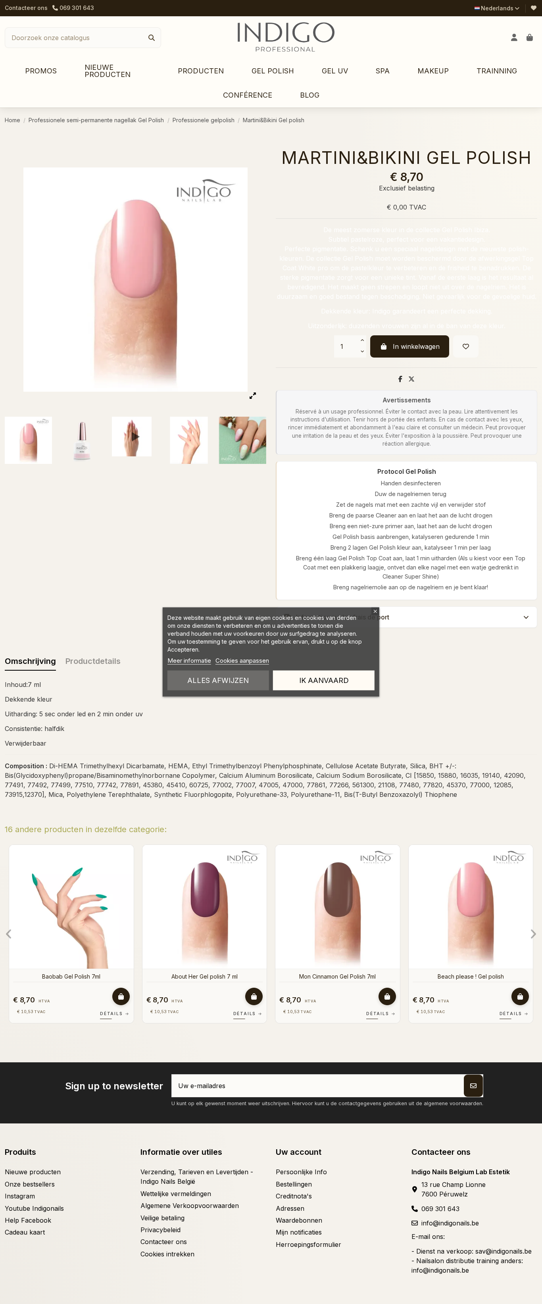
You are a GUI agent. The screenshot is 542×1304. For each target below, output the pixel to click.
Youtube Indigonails (34, 1208)
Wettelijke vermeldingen (175, 1194)
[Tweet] (411, 379)
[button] (201, 71)
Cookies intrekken (167, 1254)
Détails (118, 1013)
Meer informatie (189, 660)
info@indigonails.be (450, 1223)
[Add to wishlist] (466, 346)
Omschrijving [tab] (30, 661)
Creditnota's (294, 1196)
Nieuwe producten (33, 1172)
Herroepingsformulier (308, 1244)
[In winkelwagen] (124, 996)
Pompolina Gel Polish (75, 976)
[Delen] (400, 379)
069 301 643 (440, 1209)
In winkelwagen (416, 346)
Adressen (290, 1208)
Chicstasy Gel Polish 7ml (474, 976)
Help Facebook (28, 1220)
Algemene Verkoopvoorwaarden (189, 1206)
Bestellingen (294, 1184)
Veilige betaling (162, 1218)
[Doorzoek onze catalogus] (151, 37)
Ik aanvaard (324, 680)
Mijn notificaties (299, 1232)
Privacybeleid (160, 1230)
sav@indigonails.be (503, 1251)
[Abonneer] (473, 1086)
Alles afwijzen (218, 680)
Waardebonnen (299, 1220)
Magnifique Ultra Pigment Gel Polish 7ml (341, 976)
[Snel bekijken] (130, 872)
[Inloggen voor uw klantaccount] (514, 37)
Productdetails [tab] (93, 661)
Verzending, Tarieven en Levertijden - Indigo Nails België (196, 1176)
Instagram (20, 1196)
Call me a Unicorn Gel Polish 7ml (208, 976)
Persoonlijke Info (301, 1172)
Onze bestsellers (30, 1184)
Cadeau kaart (25, 1232)
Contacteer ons (26, 7)
